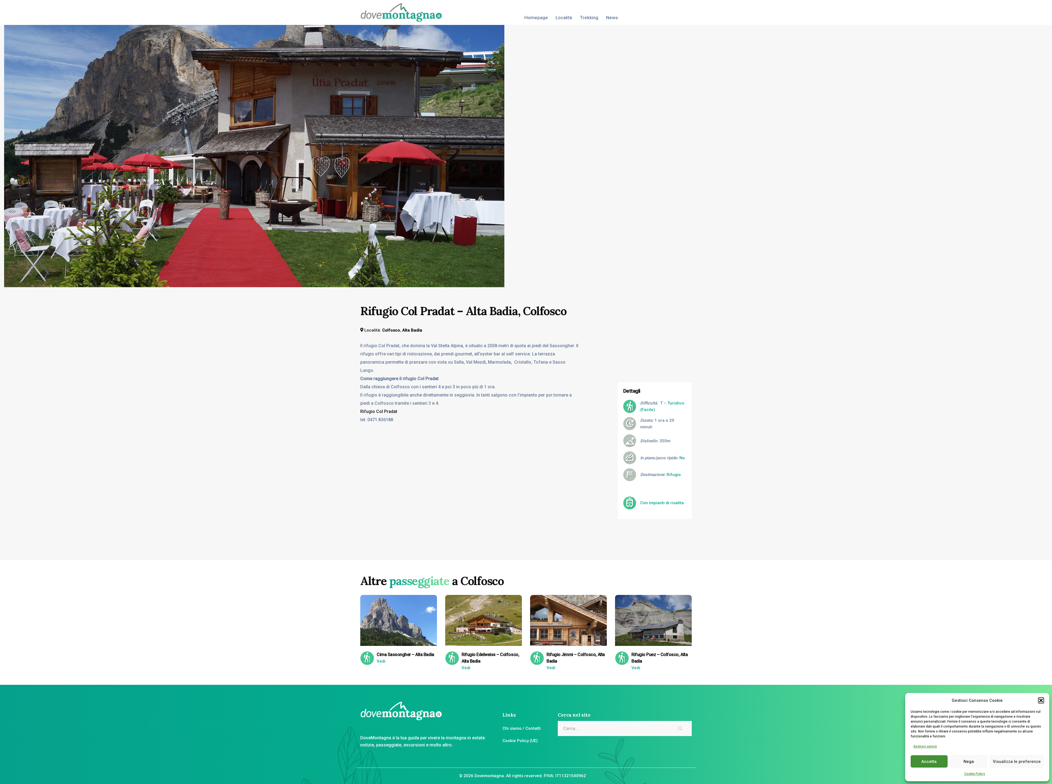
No (682, 457)
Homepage (536, 17)
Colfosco (391, 330)
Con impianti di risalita (662, 502)
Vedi (381, 661)
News (612, 17)
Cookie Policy (974, 774)
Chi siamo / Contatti (521, 728)
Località (564, 17)
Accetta (929, 761)
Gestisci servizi (925, 746)
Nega (969, 761)
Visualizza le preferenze (1017, 761)
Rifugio (674, 474)
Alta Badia (412, 330)
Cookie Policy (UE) (520, 740)
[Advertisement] (659, 338)
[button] (1041, 700)
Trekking (589, 17)
